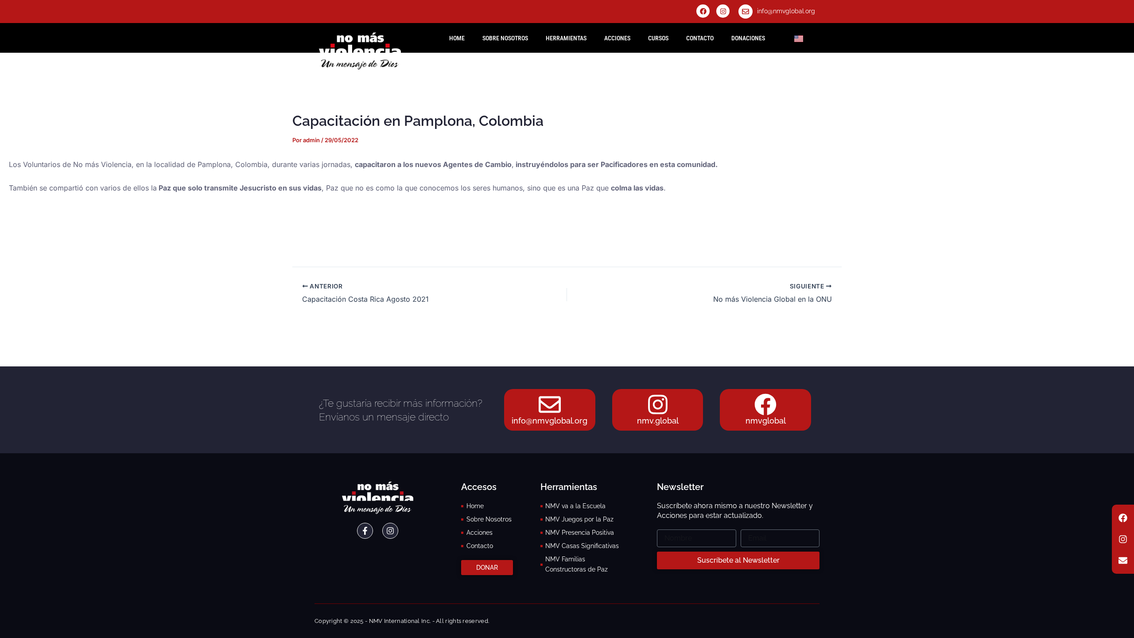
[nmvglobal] (765, 404)
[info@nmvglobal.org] (745, 11)
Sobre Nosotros (505, 38)
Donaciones (748, 38)
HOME (457, 38)
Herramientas (566, 38)
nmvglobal (766, 420)
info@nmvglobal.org (786, 11)
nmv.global (658, 420)
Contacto (700, 38)
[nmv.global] (658, 404)
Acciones (617, 38)
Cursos (658, 38)
